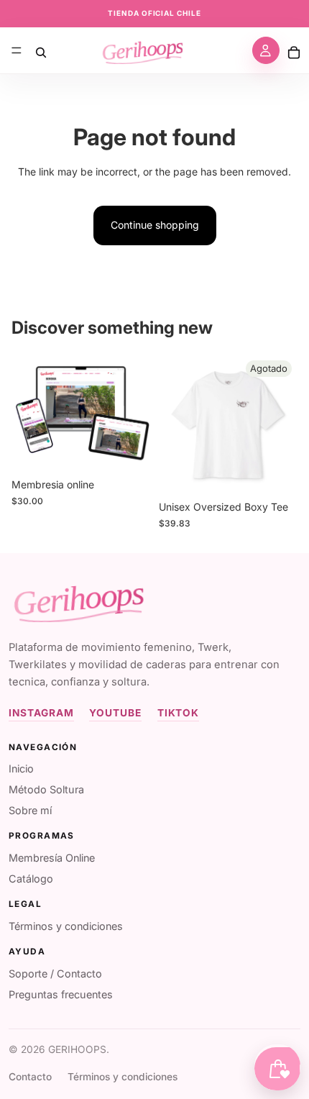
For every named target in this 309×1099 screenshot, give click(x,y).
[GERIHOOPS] (76, 601)
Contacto (30, 1076)
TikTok (178, 713)
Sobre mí (30, 810)
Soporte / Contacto (55, 973)
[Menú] (16, 50)
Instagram (41, 713)
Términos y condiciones (66, 926)
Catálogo (31, 878)
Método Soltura (46, 789)
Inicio (21, 768)
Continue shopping (155, 225)
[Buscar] (41, 50)
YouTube (115, 713)
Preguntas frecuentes (61, 994)
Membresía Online (52, 858)
